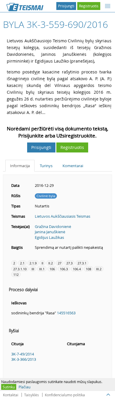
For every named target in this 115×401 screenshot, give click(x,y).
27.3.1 (82, 263)
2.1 (22, 263)
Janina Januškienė (50, 231)
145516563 (66, 313)
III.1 (42, 269)
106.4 (77, 269)
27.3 (69, 263)
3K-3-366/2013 (23, 359)
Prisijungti (66, 6)
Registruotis (88, 6)
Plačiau (24, 387)
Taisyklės (31, 395)
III (33, 269)
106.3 (64, 269)
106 (52, 269)
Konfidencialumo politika (65, 395)
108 (88, 269)
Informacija (20, 165)
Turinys (46, 165)
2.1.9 (33, 263)
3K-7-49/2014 (22, 354)
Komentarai (73, 165)
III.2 (98, 269)
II (42, 263)
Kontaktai (10, 395)
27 (59, 263)
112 (16, 274)
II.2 (50, 263)
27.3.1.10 (20, 269)
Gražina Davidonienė (53, 226)
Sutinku (9, 387)
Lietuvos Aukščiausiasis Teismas (62, 216)
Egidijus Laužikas (49, 237)
